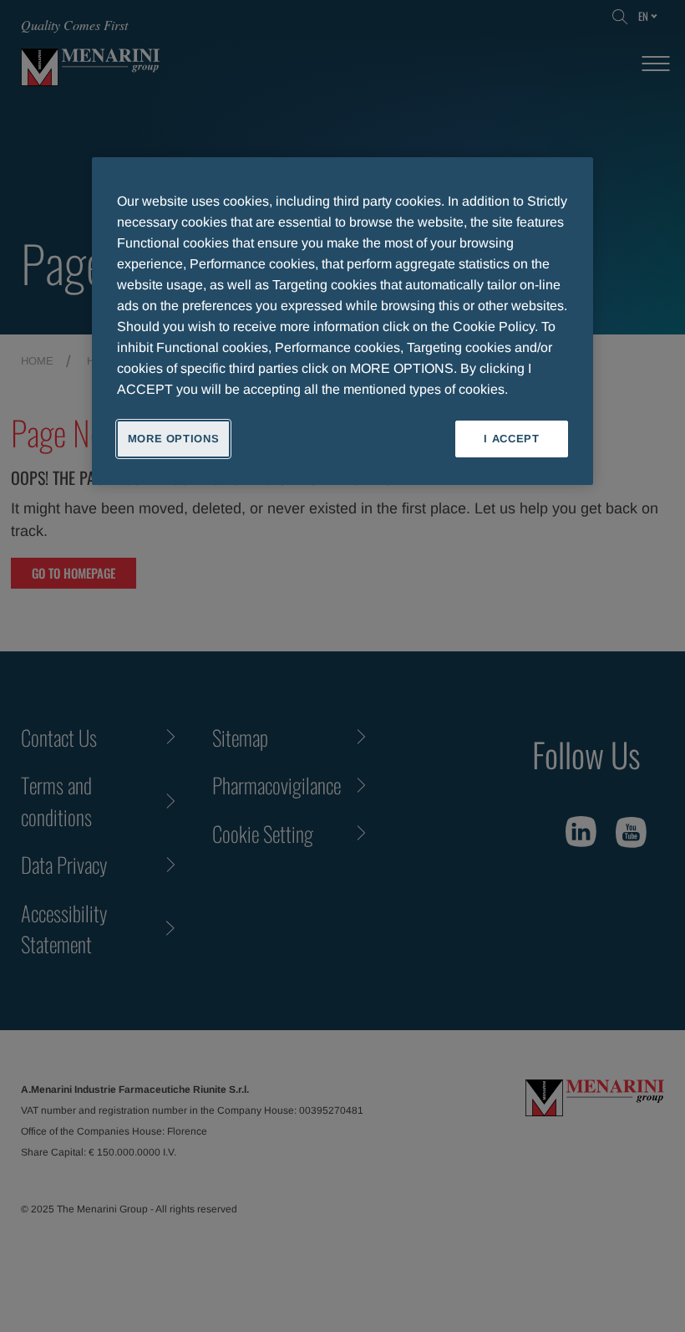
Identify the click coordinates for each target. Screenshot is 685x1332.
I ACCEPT (511, 438)
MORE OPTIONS (174, 438)
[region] (342, 321)
